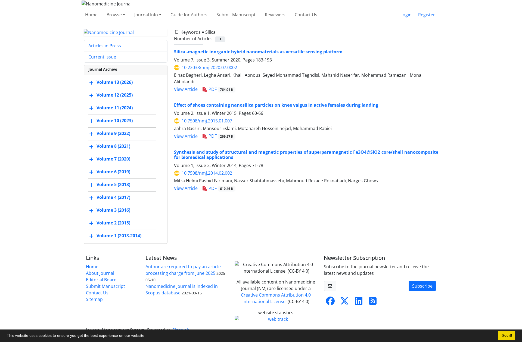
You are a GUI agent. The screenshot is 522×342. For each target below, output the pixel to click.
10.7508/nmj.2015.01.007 (207, 121)
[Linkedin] (358, 303)
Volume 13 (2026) (115, 82)
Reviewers (275, 15)
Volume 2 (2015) (113, 223)
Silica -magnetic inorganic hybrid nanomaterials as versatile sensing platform (258, 52)
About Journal (100, 273)
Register (426, 15)
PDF (220, 89)
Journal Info (146, 15)
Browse (114, 15)
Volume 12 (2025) (115, 95)
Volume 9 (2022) (113, 134)
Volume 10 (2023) (115, 121)
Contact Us (306, 15)
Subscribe (422, 286)
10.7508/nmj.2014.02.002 (207, 173)
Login (406, 15)
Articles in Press (104, 46)
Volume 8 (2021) (113, 146)
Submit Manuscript (236, 15)
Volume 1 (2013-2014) (119, 236)
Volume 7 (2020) (113, 159)
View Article (186, 89)
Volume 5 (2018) (113, 185)
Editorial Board (101, 280)
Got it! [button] (507, 335)
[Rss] (372, 303)
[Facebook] (330, 303)
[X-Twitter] (344, 303)
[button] (147, 336)
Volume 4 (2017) (113, 198)
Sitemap (94, 299)
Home (91, 15)
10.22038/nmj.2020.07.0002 (209, 67)
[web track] (276, 319)
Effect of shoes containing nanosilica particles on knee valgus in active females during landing (276, 105)
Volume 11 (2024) (115, 108)
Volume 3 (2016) (113, 210)
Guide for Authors (188, 15)
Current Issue (102, 57)
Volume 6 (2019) (113, 172)
